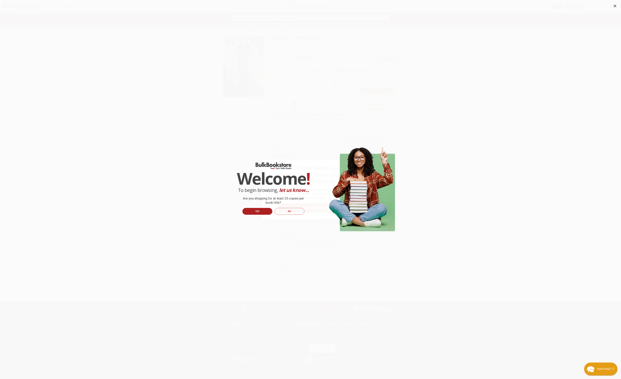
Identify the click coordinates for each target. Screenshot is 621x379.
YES (257, 211)
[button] (600, 369)
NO (289, 211)
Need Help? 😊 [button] (606, 369)
